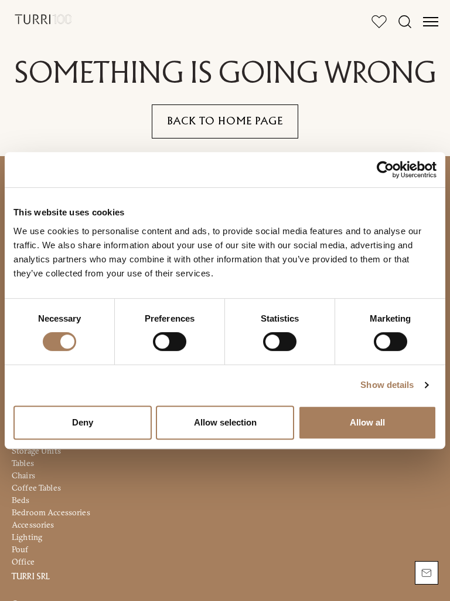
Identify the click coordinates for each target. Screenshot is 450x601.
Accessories (33, 524)
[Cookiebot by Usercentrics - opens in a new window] (385, 169)
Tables (23, 463)
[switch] (169, 341)
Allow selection (225, 422)
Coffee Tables (36, 487)
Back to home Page (224, 121)
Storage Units (36, 450)
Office (23, 561)
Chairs (23, 475)
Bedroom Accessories (51, 512)
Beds (21, 500)
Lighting (27, 537)
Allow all (367, 422)
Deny (82, 422)
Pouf (20, 549)
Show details (387, 385)
